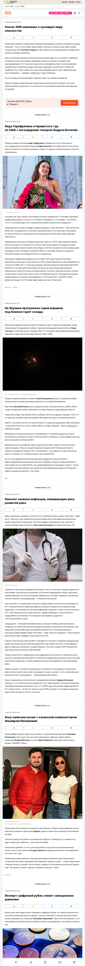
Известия (35, 73)
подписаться (69, 103)
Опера (15, 287)
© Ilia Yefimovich (12, 394)
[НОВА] (59, 13)
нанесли (40, 445)
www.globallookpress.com (29, 394)
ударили (47, 459)
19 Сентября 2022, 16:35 (13, 22)
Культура (8, 287)
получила (31, 265)
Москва (17, 6)
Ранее (7, 83)
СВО (6, 478)
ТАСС (73, 415)
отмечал (8, 683)
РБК (40, 331)
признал (54, 398)
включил (8, 280)
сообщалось (71, 426)
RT (73, 525)
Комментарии (42, 115)
